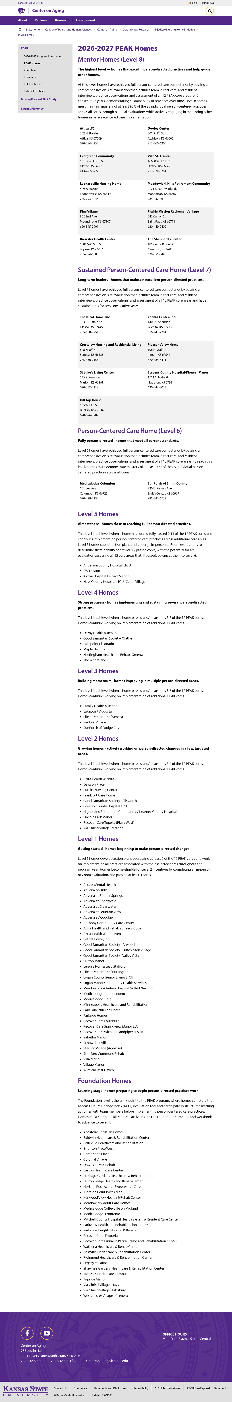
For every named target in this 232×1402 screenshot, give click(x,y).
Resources (30, 77)
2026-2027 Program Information (43, 56)
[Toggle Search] (210, 11)
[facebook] (27, 1333)
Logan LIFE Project (32, 108)
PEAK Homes (32, 63)
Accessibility (140, 1388)
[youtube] (46, 1333)
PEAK (24, 48)
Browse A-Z (208, 2)
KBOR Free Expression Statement (206, 1388)
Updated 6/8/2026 (101, 1395)
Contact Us (60, 1388)
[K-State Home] (21, 10)
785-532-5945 (31, 1361)
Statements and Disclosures (110, 1388)
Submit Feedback (34, 91)
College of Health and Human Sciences (68, 29)
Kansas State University (30, 2)
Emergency (80, 1388)
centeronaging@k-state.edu (107, 1361)
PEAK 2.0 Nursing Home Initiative (175, 29)
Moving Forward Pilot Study (38, 99)
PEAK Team (30, 70)
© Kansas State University (69, 1395)
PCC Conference (33, 84)
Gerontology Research (136, 29)
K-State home (31, 29)
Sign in (194, 2)
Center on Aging (48, 10)
